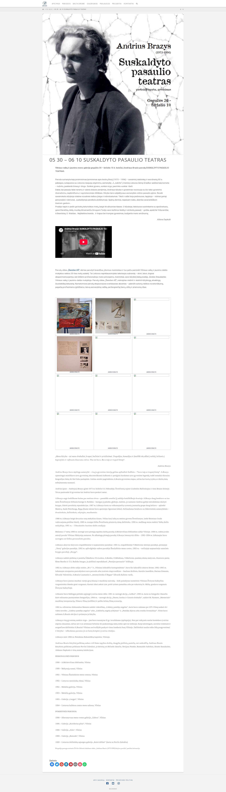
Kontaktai (110, 780)
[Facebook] (52, 764)
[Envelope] (75, 764)
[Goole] (62, 764)
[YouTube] (113, 783)
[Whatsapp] (85, 764)
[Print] (80, 764)
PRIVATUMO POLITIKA (124, 780)
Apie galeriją (99, 780)
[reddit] (71, 764)
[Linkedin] (66, 764)
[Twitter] (57, 764)
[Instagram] (119, 783)
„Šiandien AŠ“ (74, 270)
